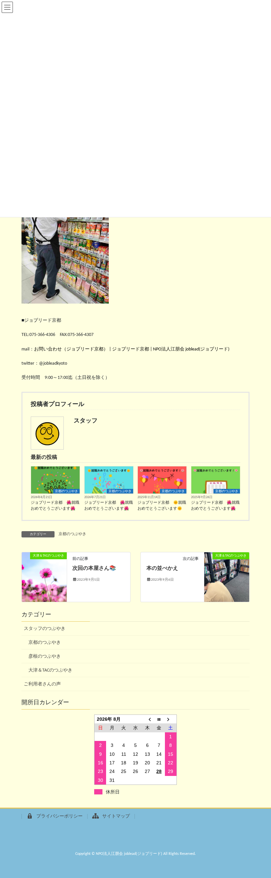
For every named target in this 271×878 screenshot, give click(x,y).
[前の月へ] (147, 719)
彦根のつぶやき (44, 656)
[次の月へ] (171, 719)
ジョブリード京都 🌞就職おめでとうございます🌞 (161, 506)
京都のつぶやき (66, 491)
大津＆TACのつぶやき (50, 670)
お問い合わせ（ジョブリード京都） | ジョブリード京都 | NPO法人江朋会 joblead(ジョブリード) (131, 349)
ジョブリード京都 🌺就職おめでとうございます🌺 (55, 506)
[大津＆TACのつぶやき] (44, 577)
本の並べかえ (162, 568)
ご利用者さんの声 (42, 684)
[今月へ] (159, 719)
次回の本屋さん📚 (94, 568)
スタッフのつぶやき (44, 628)
